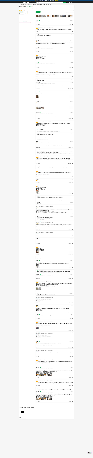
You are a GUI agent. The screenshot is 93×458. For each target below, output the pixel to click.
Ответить (38, 24)
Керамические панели (39, 4)
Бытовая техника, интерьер (23, 4)
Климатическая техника (29, 4)
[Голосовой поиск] (62, 2)
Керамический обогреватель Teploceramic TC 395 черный (21, 415)
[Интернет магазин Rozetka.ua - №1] (25, 2)
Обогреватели (34, 4)
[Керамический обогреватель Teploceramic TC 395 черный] (22, 412)
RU (66, 2)
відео (59, 131)
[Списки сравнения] (71, 2)
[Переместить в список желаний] (24, 409)
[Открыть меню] (19, 2)
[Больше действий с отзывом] (72, 24)
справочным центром (57, 272)
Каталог (33, 2)
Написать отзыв (25, 21)
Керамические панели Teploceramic (46, 4)
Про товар (20, 6)
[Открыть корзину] (73, 2)
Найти (64, 2)
